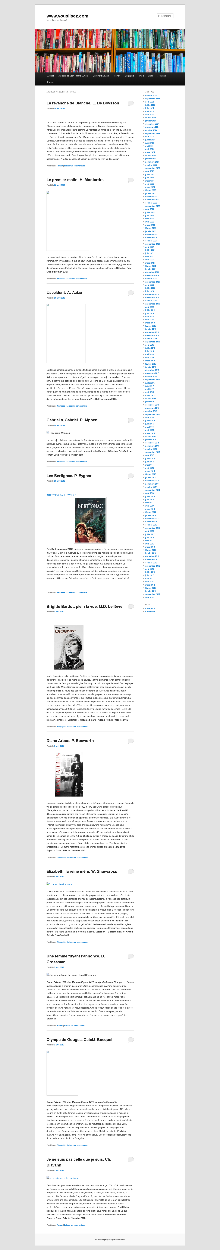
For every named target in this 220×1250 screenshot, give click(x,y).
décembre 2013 (152, 518)
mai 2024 (149, 145)
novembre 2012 (152, 559)
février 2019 (150, 325)
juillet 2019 (150, 310)
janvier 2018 (150, 366)
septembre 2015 (152, 452)
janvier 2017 (150, 401)
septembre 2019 (152, 303)
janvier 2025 (150, 120)
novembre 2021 (152, 237)
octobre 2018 (151, 338)
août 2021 (149, 246)
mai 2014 (149, 502)
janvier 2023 (150, 193)
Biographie (129, 75)
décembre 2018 (152, 332)
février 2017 (150, 398)
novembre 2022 (152, 199)
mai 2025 (149, 111)
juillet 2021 (150, 250)
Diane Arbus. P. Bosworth (70, 740)
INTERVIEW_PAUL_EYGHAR (61, 495)
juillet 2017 (150, 382)
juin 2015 (149, 461)
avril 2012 (149, 581)
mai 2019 (149, 316)
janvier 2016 (150, 439)
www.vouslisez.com (67, 15)
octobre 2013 (151, 524)
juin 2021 (149, 253)
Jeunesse (161, 75)
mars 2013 (150, 546)
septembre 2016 (152, 414)
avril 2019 (149, 319)
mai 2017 (149, 389)
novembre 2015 (152, 445)
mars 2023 (150, 187)
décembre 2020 (152, 272)
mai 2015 (149, 464)
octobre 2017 (151, 376)
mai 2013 (149, 540)
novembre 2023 (152, 161)
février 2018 (150, 363)
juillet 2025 (150, 105)
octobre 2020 (151, 278)
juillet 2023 (150, 174)
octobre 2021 (151, 240)
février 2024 (150, 155)
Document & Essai (101, 75)
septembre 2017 (152, 379)
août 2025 (149, 101)
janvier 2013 (150, 553)
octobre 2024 (151, 130)
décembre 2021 (152, 234)
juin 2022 (149, 215)
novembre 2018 (152, 335)
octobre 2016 (151, 411)
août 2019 (149, 307)
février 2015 (150, 474)
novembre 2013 (152, 521)
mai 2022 (149, 218)
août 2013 (149, 531)
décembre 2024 (152, 123)
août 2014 (149, 493)
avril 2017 (149, 392)
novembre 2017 (152, 373)
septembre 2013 (152, 527)
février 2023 (150, 190)
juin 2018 (149, 351)
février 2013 (150, 549)
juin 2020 (149, 291)
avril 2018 (149, 357)
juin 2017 (149, 385)
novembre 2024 (152, 127)
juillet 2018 (150, 347)
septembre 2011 (152, 594)
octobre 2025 (151, 95)
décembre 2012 (152, 556)
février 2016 (150, 436)
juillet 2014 (150, 496)
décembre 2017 (152, 370)
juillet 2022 (150, 212)
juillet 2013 (150, 534)
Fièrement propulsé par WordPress (110, 1239)
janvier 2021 (150, 269)
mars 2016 (150, 433)
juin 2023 (149, 177)
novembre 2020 (152, 275)
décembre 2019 (152, 294)
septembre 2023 (152, 168)
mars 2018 (150, 360)
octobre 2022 (151, 202)
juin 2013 (149, 537)
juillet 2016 (150, 420)
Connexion (150, 611)
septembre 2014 (152, 490)
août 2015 (149, 455)
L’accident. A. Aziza (64, 292)
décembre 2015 (152, 442)
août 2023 (149, 171)
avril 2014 (149, 505)
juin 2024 (149, 142)
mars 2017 (150, 395)
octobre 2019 (151, 300)
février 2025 (150, 117)
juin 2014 (149, 499)
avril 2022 (149, 221)
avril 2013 (149, 543)
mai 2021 (149, 256)
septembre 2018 (152, 341)
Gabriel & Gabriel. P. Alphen (72, 420)
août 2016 (149, 417)
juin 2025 (149, 108)
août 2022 (149, 209)
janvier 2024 (150, 158)
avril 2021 (149, 259)
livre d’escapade (146, 75)
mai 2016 (149, 426)
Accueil (50, 75)
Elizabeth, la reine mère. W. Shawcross (82, 871)
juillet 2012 (150, 572)
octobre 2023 (151, 164)
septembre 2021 (152, 243)
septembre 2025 (152, 98)
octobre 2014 (151, 486)
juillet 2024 (150, 139)
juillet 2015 (150, 458)
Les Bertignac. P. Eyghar (69, 475)
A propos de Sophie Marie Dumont (73, 75)
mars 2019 (150, 322)
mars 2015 (150, 471)
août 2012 (149, 568)
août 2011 (149, 597)
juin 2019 (149, 313)
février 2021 (150, 265)
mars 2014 (150, 509)
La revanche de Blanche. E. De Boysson (83, 103)
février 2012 (150, 587)
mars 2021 (150, 262)
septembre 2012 (152, 565)
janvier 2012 (150, 591)
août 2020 (149, 284)
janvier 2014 (150, 515)
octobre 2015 (151, 448)
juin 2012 (149, 575)
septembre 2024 (152, 133)
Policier (50, 82)
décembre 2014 (152, 480)
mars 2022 (150, 224)
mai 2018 (149, 354)
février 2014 (150, 512)
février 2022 (150, 228)
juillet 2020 (150, 288)
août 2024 (149, 136)
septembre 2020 (152, 281)
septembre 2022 (152, 206)
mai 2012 (149, 578)
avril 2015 (149, 467)
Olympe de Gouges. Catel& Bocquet (80, 1039)
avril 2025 (149, 114)
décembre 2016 (152, 404)
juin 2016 (149, 423)
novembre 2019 (152, 297)
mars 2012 (150, 584)
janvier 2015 (150, 477)
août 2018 (149, 344)
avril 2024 (149, 149)
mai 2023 (149, 180)
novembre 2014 (152, 483)
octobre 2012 (151, 562)
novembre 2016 (152, 408)
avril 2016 (149, 430)
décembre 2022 (152, 196)
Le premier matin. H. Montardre (75, 179)
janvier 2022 (150, 231)
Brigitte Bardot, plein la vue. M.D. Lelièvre (84, 606)
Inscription (150, 608)
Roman (117, 75)
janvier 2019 (150, 329)
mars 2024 (150, 152)
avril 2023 (149, 183)
